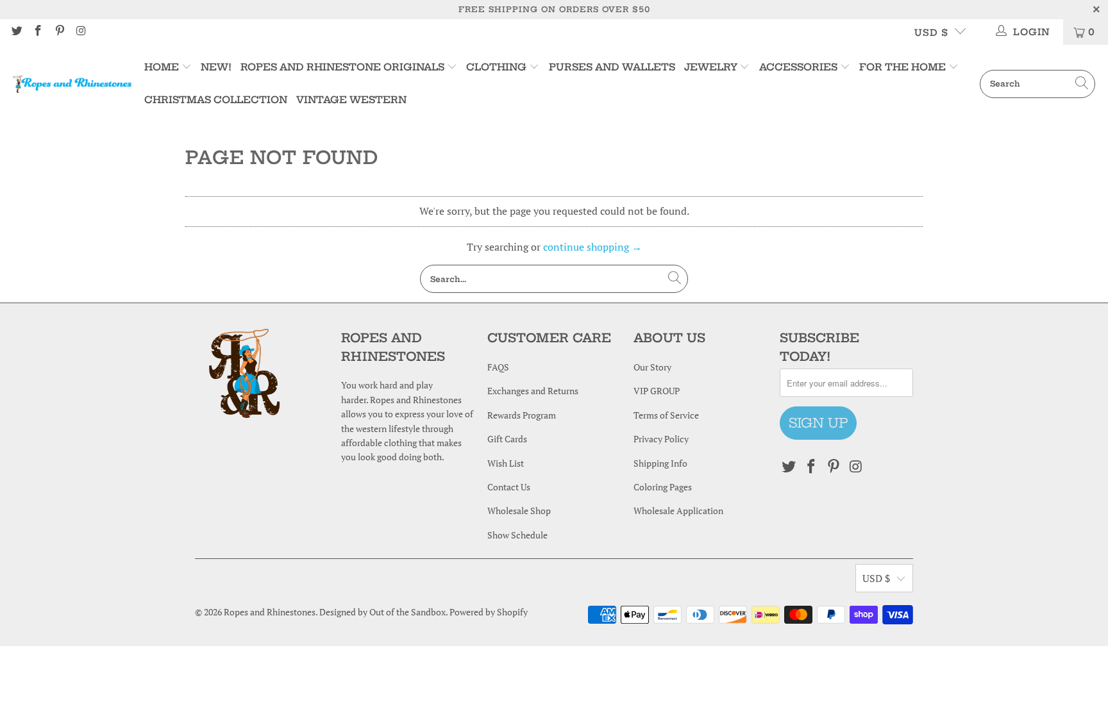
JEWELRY (710, 67)
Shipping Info (660, 463)
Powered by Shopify (488, 612)
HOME (162, 67)
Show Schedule (517, 535)
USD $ (931, 32)
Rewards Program (521, 415)
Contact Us (508, 487)
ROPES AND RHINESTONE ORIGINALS (343, 67)
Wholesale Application (678, 510)
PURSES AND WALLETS (612, 67)
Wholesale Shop (519, 510)
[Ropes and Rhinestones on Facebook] (37, 32)
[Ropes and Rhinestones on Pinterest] (59, 32)
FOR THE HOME (902, 67)
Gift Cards (507, 439)
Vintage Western (351, 100)
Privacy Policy (661, 439)
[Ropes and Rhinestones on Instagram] (80, 32)
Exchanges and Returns (532, 391)
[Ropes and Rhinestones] (72, 84)
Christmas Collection (215, 100)
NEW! (216, 67)
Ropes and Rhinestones (269, 612)
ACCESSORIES (798, 67)
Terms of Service (666, 415)
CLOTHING (496, 67)
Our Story (652, 367)
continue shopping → (592, 247)
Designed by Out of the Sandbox (382, 612)
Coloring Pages (663, 487)
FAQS (498, 367)
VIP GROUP (657, 391)
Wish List (505, 463)
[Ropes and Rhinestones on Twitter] (16, 32)
